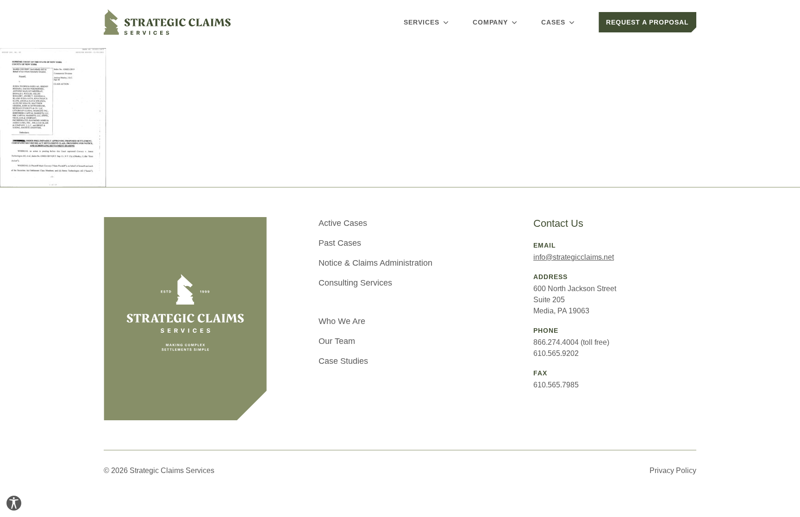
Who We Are (342, 321)
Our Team (337, 341)
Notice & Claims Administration (375, 263)
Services (421, 22)
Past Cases (340, 243)
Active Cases (343, 223)
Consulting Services (355, 282)
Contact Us (558, 223)
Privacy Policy (673, 470)
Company (490, 22)
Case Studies (343, 361)
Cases (553, 22)
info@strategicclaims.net (573, 257)
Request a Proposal (647, 22)
